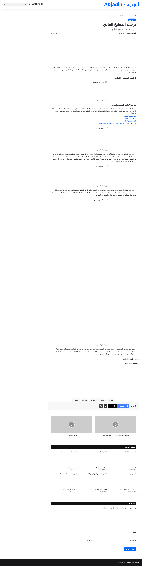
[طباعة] (101, 406)
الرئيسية (132, 15)
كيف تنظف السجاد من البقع (69, 489)
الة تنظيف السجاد (131, 467)
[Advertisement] (93, 49)
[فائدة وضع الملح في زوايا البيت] (93, 480)
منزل (92, 400)
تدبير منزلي (126, 15)
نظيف (75, 400)
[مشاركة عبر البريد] (105, 406)
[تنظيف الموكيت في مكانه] (64, 458)
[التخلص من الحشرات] (93, 458)
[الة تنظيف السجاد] (123, 458)
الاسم (134, 532)
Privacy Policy (122, 562)
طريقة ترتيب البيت (130, 118)
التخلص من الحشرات (101, 467)
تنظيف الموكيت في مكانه (70, 467)
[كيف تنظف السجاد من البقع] (64, 480)
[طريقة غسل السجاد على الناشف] (123, 480)
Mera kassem (131, 33)
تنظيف (101, 400)
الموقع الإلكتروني (87, 540)
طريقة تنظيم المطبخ (130, 121)
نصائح (84, 400)
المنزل (110, 400)
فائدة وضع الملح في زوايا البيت (98, 489)
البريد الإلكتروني (131, 540)
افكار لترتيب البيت (130, 116)
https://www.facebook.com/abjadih (111, 123)
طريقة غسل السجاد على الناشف (127, 489)
